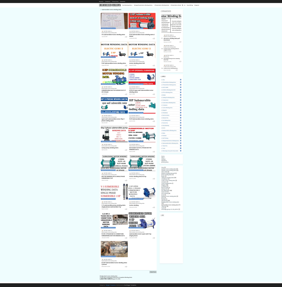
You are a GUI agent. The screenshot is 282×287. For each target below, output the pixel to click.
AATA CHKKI (172, 87)
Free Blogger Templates (130, 285)
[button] (182, 5)
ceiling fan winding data (172, 97)
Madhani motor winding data (172, 130)
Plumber (172, 135)
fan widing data (172, 120)
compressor (172, 100)
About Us (101, 1)
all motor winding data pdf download (172, 39)
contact (163, 159)
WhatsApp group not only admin (172, 151)
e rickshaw (172, 112)
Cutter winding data (172, 107)
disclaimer (122, 1)
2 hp (172, 79)
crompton (172, 105)
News (172, 133)
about (162, 157)
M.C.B (172, 128)
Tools (172, 148)
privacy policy (164, 162)
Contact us (107, 1)
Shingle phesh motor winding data (172, 140)
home (162, 156)
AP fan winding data (172, 92)
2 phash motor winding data (161, 5)
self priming (172, 138)
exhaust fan (172, 117)
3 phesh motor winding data (172, 84)
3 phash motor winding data (178, 5)
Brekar (172, 95)
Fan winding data (127, 5)
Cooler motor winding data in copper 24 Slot (171, 49)
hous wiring (190, 5)
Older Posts (153, 272)
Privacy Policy (115, 1)
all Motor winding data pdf (172, 90)
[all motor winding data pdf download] (171, 23)
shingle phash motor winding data (143, 5)
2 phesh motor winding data (172, 82)
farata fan (172, 123)
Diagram (196, 5)
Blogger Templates (111, 285)
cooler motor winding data (171, 68)
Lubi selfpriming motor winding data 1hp (172, 59)
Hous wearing (172, 125)
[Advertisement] (172, 240)
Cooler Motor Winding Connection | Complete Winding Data (116, 277)
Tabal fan (172, 145)
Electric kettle (172, 115)
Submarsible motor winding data (172, 143)
